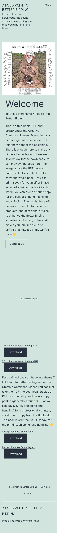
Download (15, 352)
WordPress (32, 520)
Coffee (44, 229)
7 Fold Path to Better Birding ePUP (20, 361)
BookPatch (45, 415)
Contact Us (17, 243)
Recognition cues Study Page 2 (18, 447)
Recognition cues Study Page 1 (18, 431)
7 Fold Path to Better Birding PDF (19, 345)
